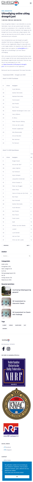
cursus (11, 325)
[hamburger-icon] (30, 3)
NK (2, 275)
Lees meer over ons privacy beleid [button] (14, 472)
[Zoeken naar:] (16, 256)
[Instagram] (8, 349)
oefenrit (5, 328)
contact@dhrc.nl (22, 48)
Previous (6, 245)
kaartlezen (18, 325)
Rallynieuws (5, 280)
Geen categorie (6, 268)
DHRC (3, 10)
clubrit (4, 325)
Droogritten (8, 10)
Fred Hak (10, 20)
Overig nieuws (5, 277)
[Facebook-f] (3, 349)
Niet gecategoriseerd (7, 273)
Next (28, 245)
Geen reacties (17, 20)
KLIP (3, 271)
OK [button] (17, 476)
